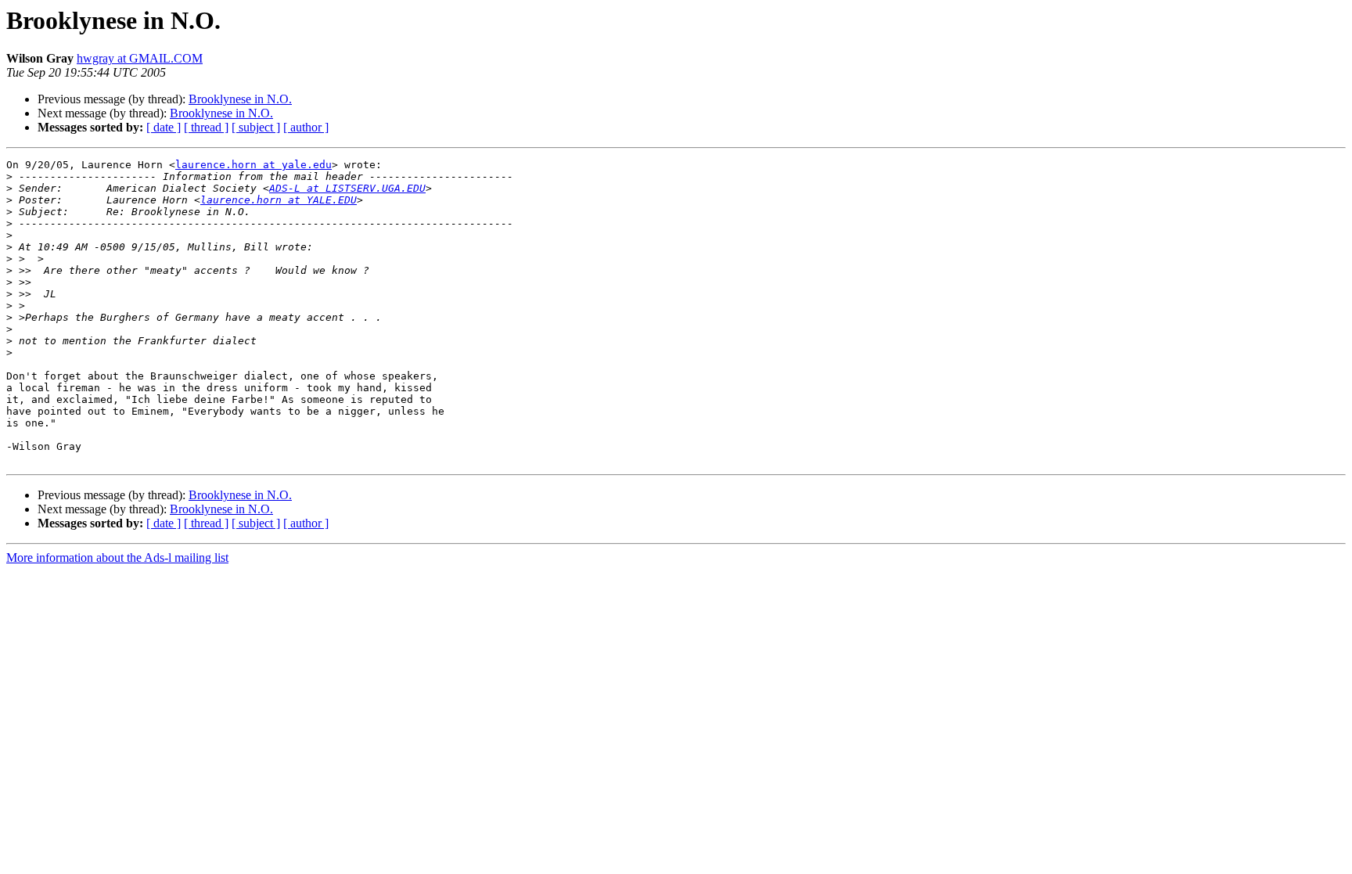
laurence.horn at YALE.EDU (278, 200)
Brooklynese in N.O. (240, 99)
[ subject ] (256, 127)
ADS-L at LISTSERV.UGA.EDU (347, 188)
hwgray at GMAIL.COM (140, 58)
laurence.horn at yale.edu (253, 165)
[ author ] (306, 127)
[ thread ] (206, 127)
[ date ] (163, 127)
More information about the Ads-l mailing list (117, 557)
